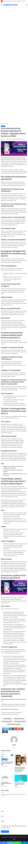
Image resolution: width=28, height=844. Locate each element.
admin (4, 139)
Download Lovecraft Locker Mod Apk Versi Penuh (20, 784)
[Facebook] (3, 729)
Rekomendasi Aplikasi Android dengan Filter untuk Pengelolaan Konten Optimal (20, 769)
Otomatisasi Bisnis (7, 721)
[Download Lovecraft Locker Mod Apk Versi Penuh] (21, 778)
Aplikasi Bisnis (8, 718)
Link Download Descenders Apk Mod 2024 (6, 783)
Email (2, 816)
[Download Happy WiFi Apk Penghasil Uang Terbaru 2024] (7, 757)
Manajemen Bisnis (19, 718)
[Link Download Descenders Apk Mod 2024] (7, 778)
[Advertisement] (14, 22)
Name (2, 811)
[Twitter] (6, 729)
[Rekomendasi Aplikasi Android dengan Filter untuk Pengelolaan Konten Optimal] (21, 760)
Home (3, 123)
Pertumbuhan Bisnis (20, 721)
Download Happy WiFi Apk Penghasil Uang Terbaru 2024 (7, 763)
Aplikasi (6, 123)
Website (2, 821)
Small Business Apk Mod (14, 724)
